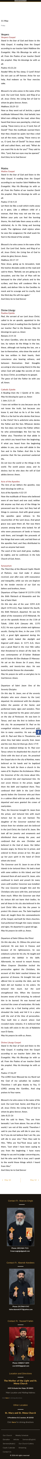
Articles (16, 1439)
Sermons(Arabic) (9, 1443)
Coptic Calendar (9, 1448)
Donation (6, 1439)
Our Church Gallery (26, 1443)
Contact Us (7, 1452)
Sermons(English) (29, 1439)
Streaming (22, 1448)
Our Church (7, 1435)
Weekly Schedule (21, 1435)
